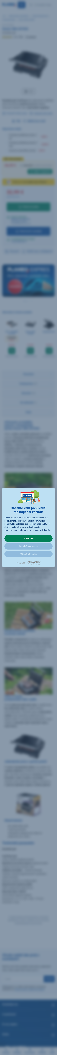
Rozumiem (28, 538)
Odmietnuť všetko (28, 554)
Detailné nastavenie (28, 546)
